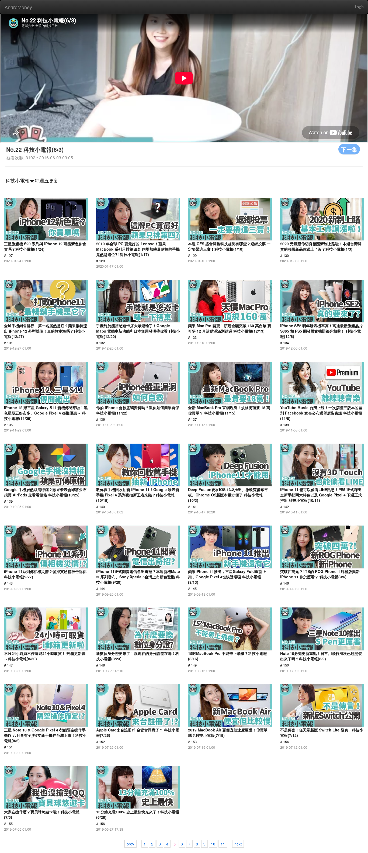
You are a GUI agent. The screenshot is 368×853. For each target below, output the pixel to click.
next (238, 844)
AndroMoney (18, 7)
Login (359, 7)
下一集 (349, 149)
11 (223, 844)
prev (130, 844)
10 (213, 844)
